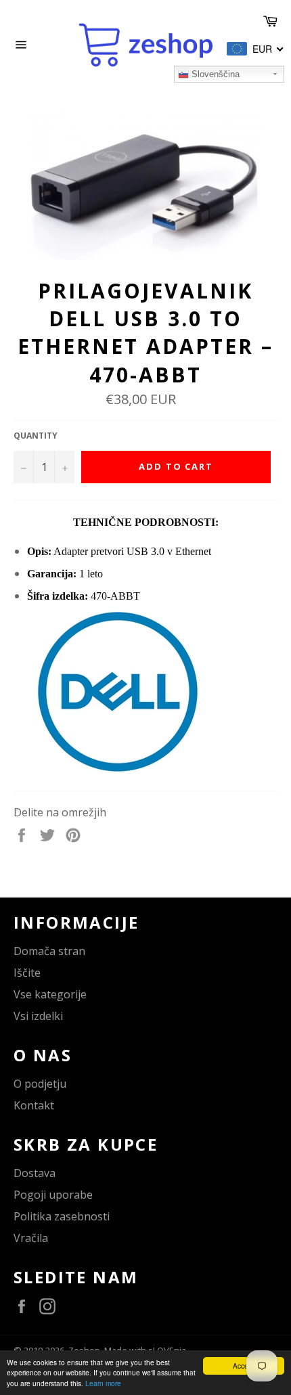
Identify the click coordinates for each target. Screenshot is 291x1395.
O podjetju (40, 1083)
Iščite (27, 972)
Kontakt (34, 1105)
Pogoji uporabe (53, 1194)
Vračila (31, 1238)
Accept (243, 1365)
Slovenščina (214, 74)
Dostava (34, 1173)
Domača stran (49, 951)
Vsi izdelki (38, 1016)
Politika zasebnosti (62, 1216)
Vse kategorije (50, 994)
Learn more (103, 1383)
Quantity (36, 435)
